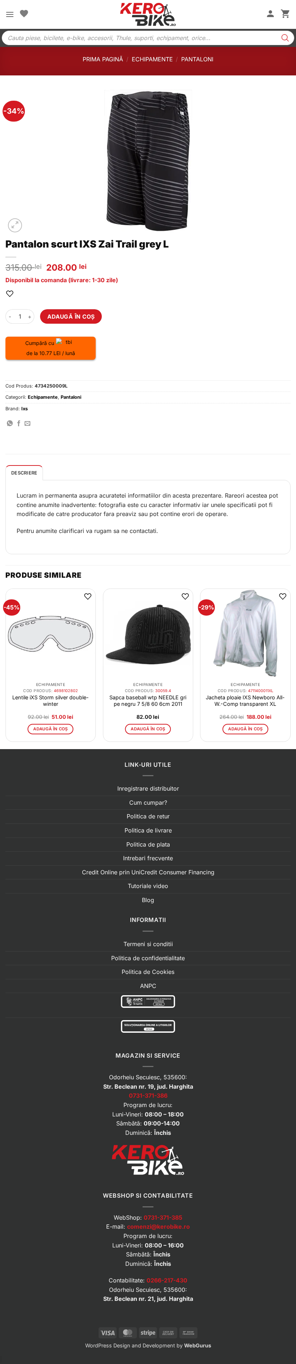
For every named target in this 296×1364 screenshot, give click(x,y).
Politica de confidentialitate (148, 958)
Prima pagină (103, 59)
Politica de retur (148, 816)
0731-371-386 (148, 1095)
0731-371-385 (163, 1217)
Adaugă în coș (71, 316)
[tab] (24, 472)
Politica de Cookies (148, 971)
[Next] (290, 668)
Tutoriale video (148, 885)
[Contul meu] (270, 14)
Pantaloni (197, 59)
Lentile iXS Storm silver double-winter (50, 700)
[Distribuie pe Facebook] (19, 423)
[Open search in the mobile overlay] (148, 38)
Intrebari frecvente (148, 858)
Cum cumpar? (148, 802)
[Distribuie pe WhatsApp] (10, 423)
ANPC (148, 985)
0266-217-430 (167, 1280)
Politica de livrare (148, 830)
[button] (9, 14)
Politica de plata (148, 844)
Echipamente (152, 59)
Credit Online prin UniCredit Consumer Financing (148, 872)
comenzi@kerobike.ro (158, 1226)
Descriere (24, 473)
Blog (148, 900)
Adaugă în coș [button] (50, 728)
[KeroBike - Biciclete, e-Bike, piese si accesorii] (148, 14)
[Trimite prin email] (27, 423)
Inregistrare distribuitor (148, 788)
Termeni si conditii (148, 944)
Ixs (24, 408)
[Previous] (5, 668)
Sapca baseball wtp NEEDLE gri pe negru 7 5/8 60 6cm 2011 (147, 700)
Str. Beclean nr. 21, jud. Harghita (148, 1298)
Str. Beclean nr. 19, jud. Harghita (148, 1086)
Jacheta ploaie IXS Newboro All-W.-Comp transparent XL (245, 700)
